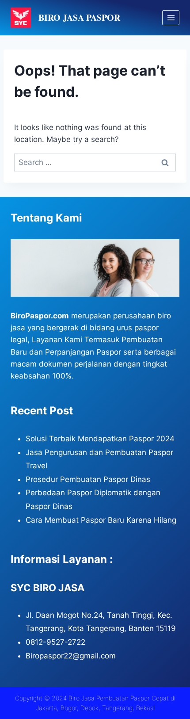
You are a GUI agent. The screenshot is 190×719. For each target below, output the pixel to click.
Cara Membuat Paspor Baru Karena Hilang (101, 520)
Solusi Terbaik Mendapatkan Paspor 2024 (100, 438)
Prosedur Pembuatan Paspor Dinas (88, 479)
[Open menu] (170, 17)
